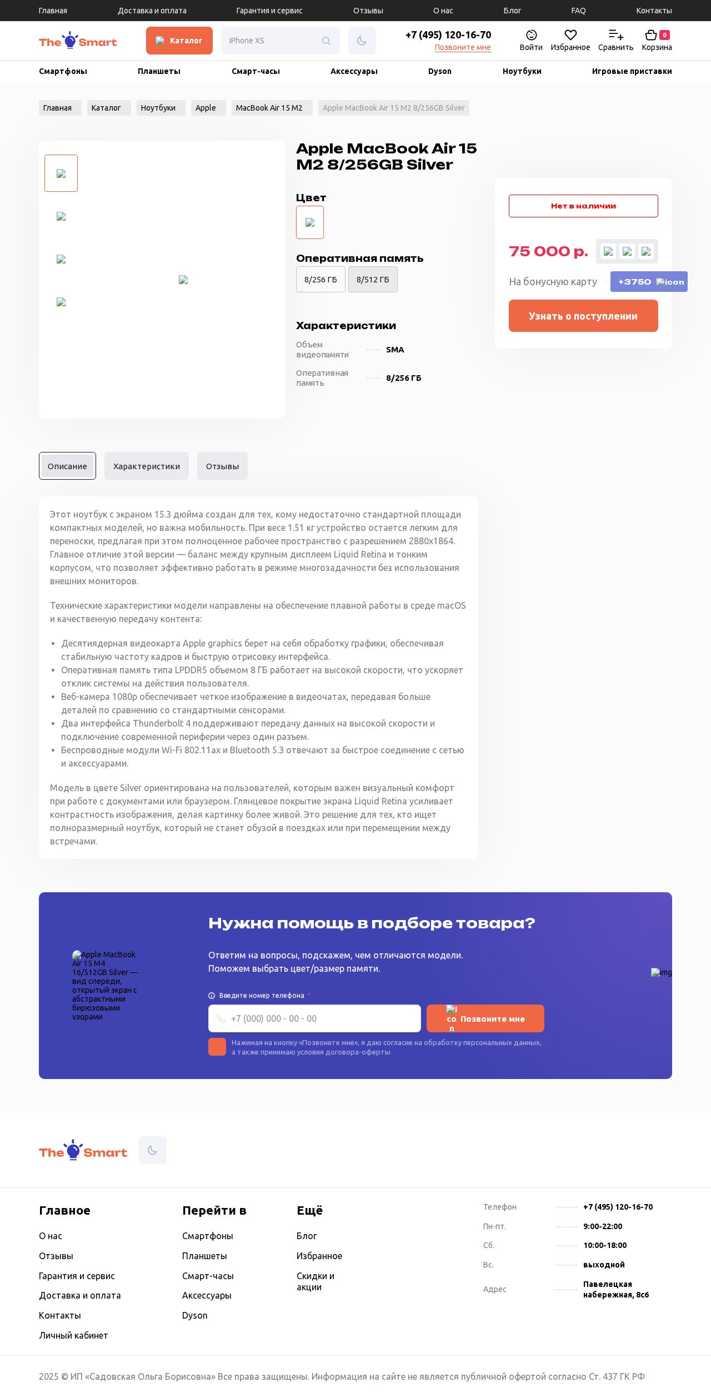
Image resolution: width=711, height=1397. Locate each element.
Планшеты (159, 71)
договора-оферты (358, 1052)
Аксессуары (354, 71)
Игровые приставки (632, 71)
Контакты (654, 10)
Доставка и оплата (152, 10)
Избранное (319, 1256)
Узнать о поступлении (583, 315)
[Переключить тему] (70, 41)
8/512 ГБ (373, 279)
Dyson (440, 71)
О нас (443, 10)
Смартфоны (63, 71)
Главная (53, 10)
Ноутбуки (522, 71)
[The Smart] (50, 43)
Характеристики (146, 466)
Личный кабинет (73, 1335)
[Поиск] (326, 40)
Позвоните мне (463, 47)
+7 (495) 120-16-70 (448, 34)
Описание (67, 466)
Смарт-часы (256, 71)
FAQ (579, 10)
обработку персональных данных (482, 1042)
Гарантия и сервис (270, 10)
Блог (513, 10)
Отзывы (368, 10)
